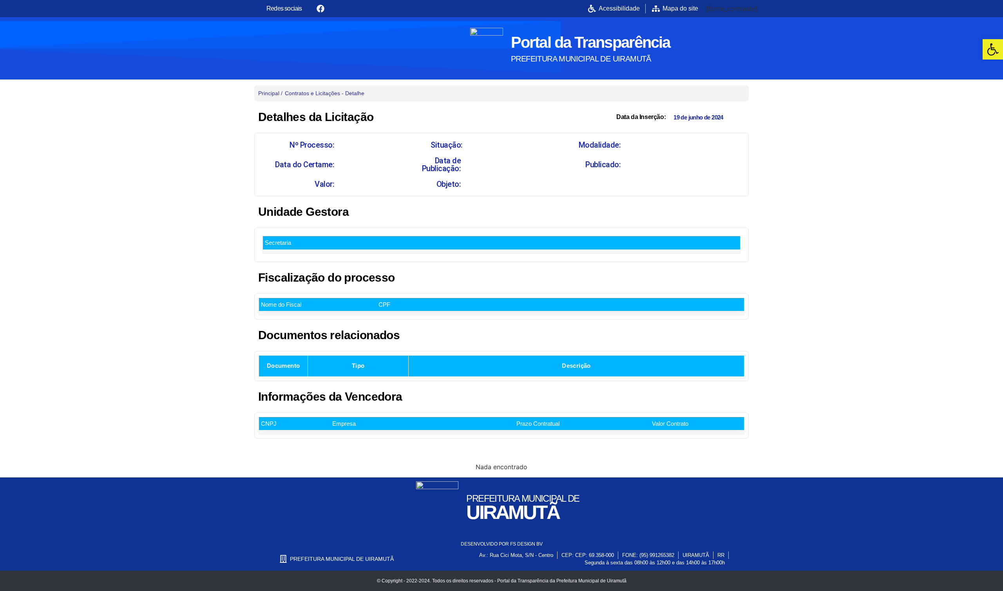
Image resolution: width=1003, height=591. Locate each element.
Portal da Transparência (590, 42)
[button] (993, 49)
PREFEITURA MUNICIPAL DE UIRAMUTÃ (581, 58)
